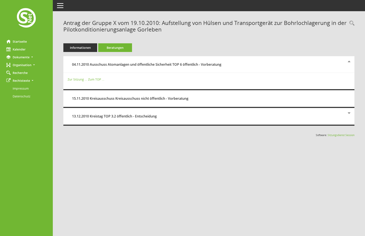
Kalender (19, 49)
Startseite (20, 42)
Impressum (21, 88)
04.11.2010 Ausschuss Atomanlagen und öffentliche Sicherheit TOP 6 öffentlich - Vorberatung (146, 64)
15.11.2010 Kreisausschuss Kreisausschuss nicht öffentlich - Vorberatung (130, 98)
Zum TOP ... (96, 79)
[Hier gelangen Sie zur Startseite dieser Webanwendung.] (26, 18)
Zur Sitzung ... (77, 79)
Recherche (20, 73)
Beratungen (115, 48)
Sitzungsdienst (341, 135)
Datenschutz (21, 96)
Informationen (80, 48)
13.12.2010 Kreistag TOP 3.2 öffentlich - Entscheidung (114, 116)
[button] (26, 57)
